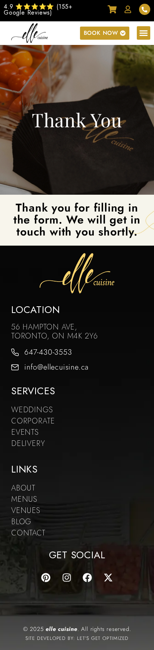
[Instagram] (66, 577)
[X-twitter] (108, 577)
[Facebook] (87, 577)
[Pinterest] (45, 577)
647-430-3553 (48, 352)
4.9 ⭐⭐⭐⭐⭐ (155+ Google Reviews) (38, 9)
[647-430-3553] (15, 352)
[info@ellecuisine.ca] (15, 367)
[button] (143, 33)
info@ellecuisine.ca (56, 367)
